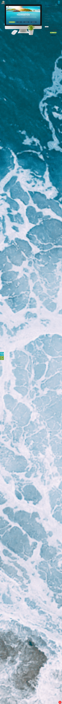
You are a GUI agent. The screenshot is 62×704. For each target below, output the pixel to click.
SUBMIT (53, 32)
